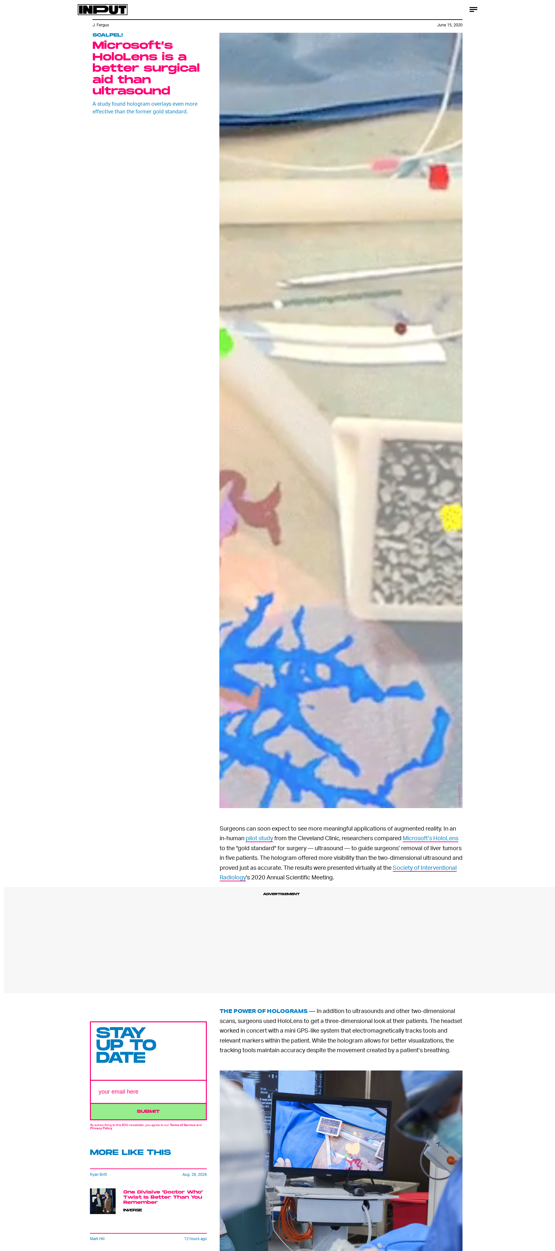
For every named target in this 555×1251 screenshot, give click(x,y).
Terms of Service (183, 1125)
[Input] (103, 9)
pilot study (259, 837)
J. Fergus (100, 24)
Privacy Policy (101, 1128)
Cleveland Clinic (459, 795)
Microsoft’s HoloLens (430, 837)
